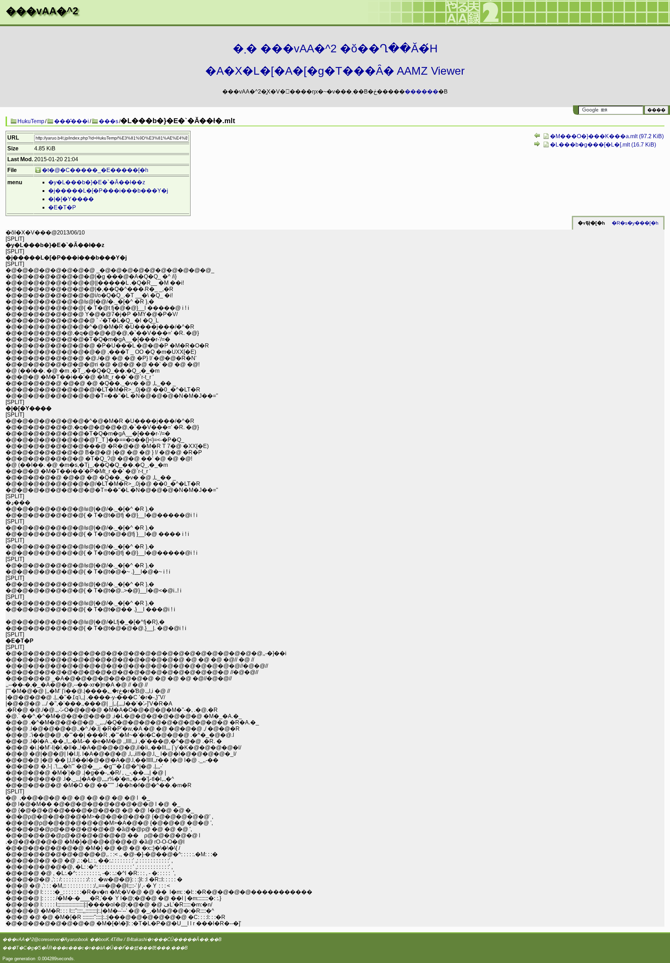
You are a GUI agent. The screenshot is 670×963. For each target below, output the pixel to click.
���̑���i (71, 121)
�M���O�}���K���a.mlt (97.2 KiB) (607, 136)
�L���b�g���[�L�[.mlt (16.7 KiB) (603, 145)
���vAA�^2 (42, 10)
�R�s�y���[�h (635, 223)
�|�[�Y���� (71, 199)
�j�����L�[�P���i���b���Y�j (108, 191)
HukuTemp (30, 121)
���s (108, 121)
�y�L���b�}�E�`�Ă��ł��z (96, 182)
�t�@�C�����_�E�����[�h (95, 170)
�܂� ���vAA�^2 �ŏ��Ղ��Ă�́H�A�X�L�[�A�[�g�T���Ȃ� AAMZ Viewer (335, 59)
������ (421, 92)
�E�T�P (62, 207)
